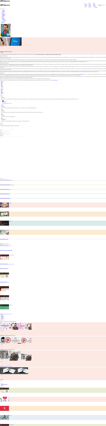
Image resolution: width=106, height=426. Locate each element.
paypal (1, 85)
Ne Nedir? (2, 330)
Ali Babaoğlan (2, 315)
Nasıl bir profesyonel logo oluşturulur (4, 239)
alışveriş (2, 81)
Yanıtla (2, 104)
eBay (78, 74)
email (1, 82)
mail (1, 83)
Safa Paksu (5, 101)
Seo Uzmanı (2, 317)
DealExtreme (81, 74)
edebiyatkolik (4, 119)
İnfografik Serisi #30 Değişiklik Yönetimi (4, 268)
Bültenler (2, 361)
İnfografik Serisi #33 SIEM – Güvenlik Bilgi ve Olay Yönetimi (6, 250)
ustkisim (2, 86)
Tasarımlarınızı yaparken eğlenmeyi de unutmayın (5, 198)
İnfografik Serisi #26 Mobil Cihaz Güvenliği (4, 282)
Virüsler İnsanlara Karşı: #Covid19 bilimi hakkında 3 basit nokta (7, 335)
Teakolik (2, 318)
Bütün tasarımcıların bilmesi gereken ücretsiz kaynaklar (5, 189)
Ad (0, 131)
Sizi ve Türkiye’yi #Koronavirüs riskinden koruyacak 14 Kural (7, 349)
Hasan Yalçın (2, 316)
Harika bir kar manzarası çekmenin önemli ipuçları (6, 366)
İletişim (1, 385)
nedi (1, 84)
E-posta (1, 132)
